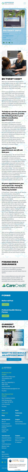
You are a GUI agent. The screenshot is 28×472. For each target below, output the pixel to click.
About (16, 410)
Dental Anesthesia (20, 438)
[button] (24, 3)
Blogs (3, 415)
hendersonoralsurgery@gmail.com (11, 388)
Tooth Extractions (6, 444)
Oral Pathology (6, 458)
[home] (8, 3)
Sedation (17, 436)
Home (3, 410)
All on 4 (4, 421)
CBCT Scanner (5, 456)
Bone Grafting (19, 421)
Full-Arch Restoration (20, 424)
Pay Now (4, 391)
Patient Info (5, 413)
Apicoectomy (5, 454)
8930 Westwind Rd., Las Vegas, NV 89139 (7, 401)
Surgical (17, 419)
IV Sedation (18, 442)
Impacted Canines (6, 438)
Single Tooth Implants (5, 431)
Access (5, 304)
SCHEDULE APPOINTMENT (14, 359)
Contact (17, 415)
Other (3, 452)
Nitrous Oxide (18, 440)
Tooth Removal (6, 436)
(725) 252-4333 (6, 404)
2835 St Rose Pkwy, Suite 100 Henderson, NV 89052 (8, 378)
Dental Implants (6, 419)
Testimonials (18, 413)
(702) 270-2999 (6, 386)
